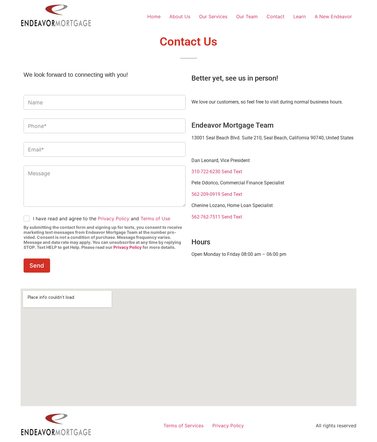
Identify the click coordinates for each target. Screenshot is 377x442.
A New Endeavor (333, 16)
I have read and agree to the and (101, 218)
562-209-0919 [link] (205, 194)
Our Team (247, 16)
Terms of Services (183, 425)
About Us (179, 16)
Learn (299, 16)
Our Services (213, 16)
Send (36, 265)
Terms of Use (155, 218)
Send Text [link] (231, 171)
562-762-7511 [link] (205, 217)
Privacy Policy (113, 218)
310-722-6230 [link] (205, 171)
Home (154, 16)
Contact (276, 16)
